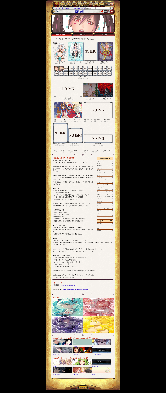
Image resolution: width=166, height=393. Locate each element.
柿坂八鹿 (95, 366)
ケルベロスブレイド (67, 8)
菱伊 (93, 374)
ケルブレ (57, 8)
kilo (54, 346)
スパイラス (78, 8)
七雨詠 (75, 346)
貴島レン (56, 354)
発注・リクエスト (61, 35)
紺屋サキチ (56, 374)
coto (54, 366)
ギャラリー (83, 35)
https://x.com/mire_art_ (68, 285)
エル (74, 366)
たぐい (94, 346)
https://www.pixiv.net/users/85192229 (75, 289)
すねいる (75, 354)
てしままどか (96, 354)
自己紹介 (104, 35)
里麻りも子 (76, 374)
